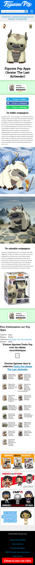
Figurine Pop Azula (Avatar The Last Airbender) (27, 397)
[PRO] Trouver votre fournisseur (18, 552)
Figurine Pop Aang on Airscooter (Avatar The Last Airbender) (12, 398)
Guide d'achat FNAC (17, 540)
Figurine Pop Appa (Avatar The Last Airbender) (27, 424)
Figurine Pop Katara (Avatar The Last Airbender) (12, 376)
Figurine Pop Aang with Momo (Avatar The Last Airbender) (12, 442)
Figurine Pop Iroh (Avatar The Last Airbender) (28, 415)
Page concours (17, 544)
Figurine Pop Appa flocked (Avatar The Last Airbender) (12, 424)
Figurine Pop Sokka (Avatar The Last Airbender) (27, 407)
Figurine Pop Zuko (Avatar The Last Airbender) (11, 433)
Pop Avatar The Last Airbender (20, 339)
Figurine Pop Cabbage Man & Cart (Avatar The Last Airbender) (12, 407)
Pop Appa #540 (21, 19)
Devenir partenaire (18, 548)
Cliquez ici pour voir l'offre (17, 560)
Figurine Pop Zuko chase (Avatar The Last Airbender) (12, 386)
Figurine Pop (6, 17)
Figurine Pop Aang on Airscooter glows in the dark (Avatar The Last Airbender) (24, 388)
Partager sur (19, 99)
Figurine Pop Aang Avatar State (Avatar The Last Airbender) (27, 377)
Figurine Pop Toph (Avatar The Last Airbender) (11, 416)
